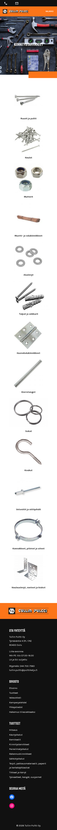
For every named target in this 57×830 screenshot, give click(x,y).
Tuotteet (13, 692)
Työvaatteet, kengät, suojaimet (25, 777)
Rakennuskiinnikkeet (20, 753)
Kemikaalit (15, 739)
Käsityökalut (16, 734)
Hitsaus (13, 730)
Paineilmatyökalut (18, 749)
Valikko (49, 11)
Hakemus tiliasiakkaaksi (22, 712)
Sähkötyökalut (16, 758)
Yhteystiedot (16, 707)
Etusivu (13, 688)
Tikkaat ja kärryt (17, 772)
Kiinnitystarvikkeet (19, 744)
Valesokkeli (15, 697)
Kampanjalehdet (18, 702)
